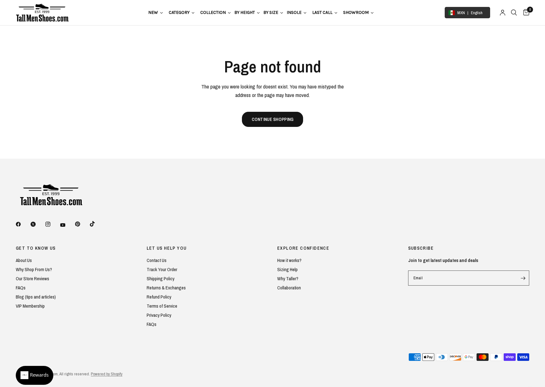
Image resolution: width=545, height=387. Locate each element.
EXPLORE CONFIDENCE (303, 248)
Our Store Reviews (32, 278)
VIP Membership (30, 306)
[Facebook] (23, 224)
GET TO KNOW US (36, 248)
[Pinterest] (82, 224)
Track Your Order (162, 269)
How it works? (289, 260)
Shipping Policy (160, 278)
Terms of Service (162, 306)
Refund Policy (159, 296)
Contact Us (157, 260)
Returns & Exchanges (166, 287)
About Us (24, 260)
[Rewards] (34, 375)
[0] (524, 12)
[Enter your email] (523, 278)
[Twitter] (37, 224)
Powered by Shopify (106, 374)
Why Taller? (287, 278)
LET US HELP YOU (167, 248)
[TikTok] (97, 224)
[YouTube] (67, 225)
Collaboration (289, 287)
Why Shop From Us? (34, 269)
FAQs (21, 287)
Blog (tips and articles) (36, 296)
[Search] (514, 12)
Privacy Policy (159, 315)
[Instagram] (52, 224)
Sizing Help (287, 269)
